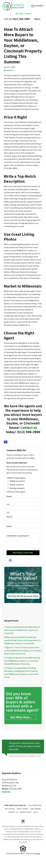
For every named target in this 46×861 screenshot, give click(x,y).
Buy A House (10, 809)
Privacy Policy (26, 812)
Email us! (6, 791)
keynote (10, 70)
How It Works (22, 809)
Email (10, 526)
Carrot (37, 853)
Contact (27, 13)
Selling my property (17, 481)
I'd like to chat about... (17, 478)
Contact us (28, 427)
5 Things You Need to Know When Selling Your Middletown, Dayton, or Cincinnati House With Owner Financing (22, 660)
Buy (21, 13)
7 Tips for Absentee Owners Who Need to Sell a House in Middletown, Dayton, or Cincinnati (22, 630)
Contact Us (13, 812)
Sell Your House (35, 805)
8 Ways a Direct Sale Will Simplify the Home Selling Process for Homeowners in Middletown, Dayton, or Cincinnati (22, 640)
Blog (36, 812)
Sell (17, 13)
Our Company (35, 809)
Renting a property (17, 488)
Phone (9, 516)
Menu (37, 19)
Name (10, 496)
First (8, 504)
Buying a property (17, 484)
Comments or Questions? (18, 535)
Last (8, 512)
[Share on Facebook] (5, 442)
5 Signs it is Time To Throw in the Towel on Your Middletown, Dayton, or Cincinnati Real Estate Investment (22, 650)
